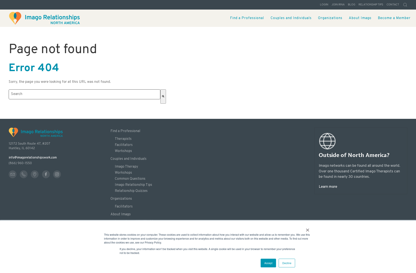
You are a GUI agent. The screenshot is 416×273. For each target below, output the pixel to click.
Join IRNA (338, 5)
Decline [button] (286, 263)
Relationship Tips (371, 5)
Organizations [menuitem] (330, 18)
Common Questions (130, 179)
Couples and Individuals (128, 159)
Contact (393, 5)
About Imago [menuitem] (360, 18)
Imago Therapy (126, 167)
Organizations (121, 199)
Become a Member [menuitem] (394, 18)
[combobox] (84, 94)
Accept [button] (268, 263)
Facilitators (124, 145)
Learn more (328, 187)
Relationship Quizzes (131, 191)
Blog (351, 5)
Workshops (123, 151)
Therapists (123, 139)
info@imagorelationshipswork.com (33, 158)
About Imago (120, 214)
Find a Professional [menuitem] (247, 18)
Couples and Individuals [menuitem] (291, 18)
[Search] (163, 96)
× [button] (307, 228)
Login (324, 5)
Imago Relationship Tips (133, 185)
